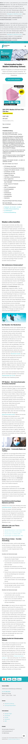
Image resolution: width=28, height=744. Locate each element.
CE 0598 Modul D (8, 210)
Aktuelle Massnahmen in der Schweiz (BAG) (15, 530)
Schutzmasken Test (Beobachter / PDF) (14, 535)
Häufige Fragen (8, 713)
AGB (6, 721)
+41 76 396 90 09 (6, 691)
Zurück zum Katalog (7, 113)
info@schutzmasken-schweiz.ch (14, 739)
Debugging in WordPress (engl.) (14, 14)
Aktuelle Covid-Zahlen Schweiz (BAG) (13, 532)
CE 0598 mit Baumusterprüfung (11, 208)
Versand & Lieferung (9, 703)
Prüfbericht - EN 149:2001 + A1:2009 (12, 207)
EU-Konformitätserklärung (10, 212)
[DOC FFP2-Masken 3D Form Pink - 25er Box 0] (14, 95)
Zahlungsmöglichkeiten (10, 705)
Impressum (7, 719)
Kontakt (6, 717)
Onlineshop (7, 715)
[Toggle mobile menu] (25, 46)
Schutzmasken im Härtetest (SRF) (12, 533)
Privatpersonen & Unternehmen (18, 42)
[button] (24, 736)
